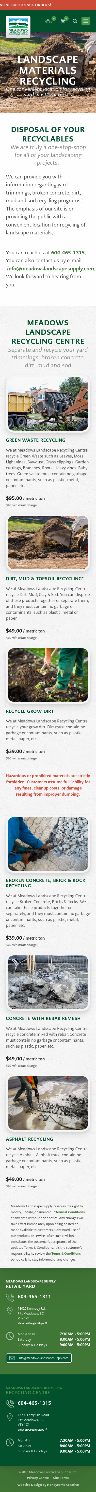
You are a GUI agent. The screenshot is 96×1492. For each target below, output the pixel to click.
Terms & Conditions (70, 1212)
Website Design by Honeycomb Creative (48, 1485)
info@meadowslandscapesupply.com (50, 268)
